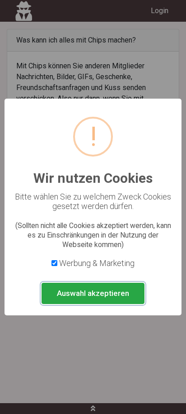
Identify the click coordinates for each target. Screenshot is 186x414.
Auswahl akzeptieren (93, 293)
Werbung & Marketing (97, 263)
